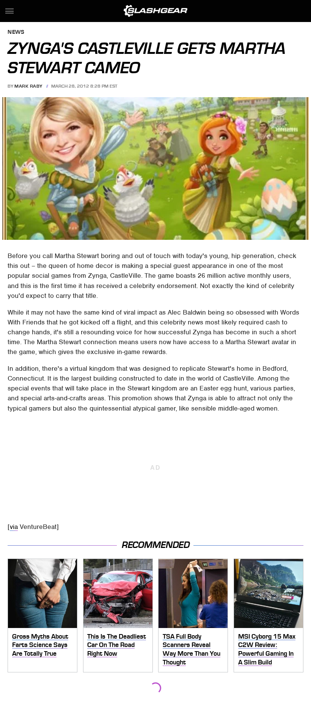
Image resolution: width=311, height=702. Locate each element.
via (14, 527)
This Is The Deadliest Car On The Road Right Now (116, 645)
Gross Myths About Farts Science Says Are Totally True (40, 645)
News (16, 32)
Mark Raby (28, 86)
